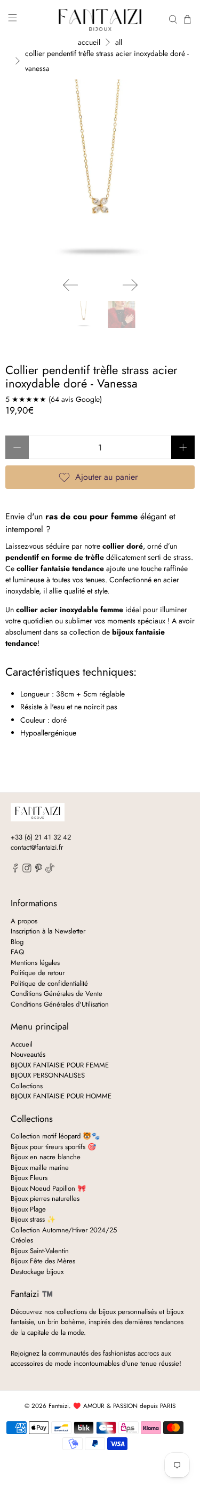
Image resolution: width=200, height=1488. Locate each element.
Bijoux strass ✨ (33, 1219)
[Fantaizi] (100, 19)
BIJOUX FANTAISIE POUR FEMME (60, 1065)
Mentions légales (35, 962)
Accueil (89, 42)
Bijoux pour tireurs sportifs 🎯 (53, 1147)
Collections (27, 1086)
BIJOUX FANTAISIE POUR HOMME (61, 1096)
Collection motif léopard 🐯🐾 (55, 1136)
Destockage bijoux (37, 1272)
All (118, 42)
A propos (24, 921)
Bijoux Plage (28, 1209)
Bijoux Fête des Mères (43, 1261)
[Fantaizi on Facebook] (15, 870)
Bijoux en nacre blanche (46, 1157)
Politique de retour (38, 973)
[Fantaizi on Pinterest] (38, 870)
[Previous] (70, 285)
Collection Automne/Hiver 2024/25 (64, 1230)
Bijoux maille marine (40, 1167)
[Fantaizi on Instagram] (26, 870)
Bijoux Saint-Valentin (40, 1251)
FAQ (17, 952)
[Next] (130, 285)
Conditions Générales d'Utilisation (60, 1004)
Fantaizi (59, 1406)
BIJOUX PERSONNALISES (48, 1075)
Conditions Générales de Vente (56, 993)
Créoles (22, 1240)
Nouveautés (28, 1054)
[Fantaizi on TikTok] (49, 870)
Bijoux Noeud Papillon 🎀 (48, 1188)
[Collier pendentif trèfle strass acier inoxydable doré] (100, 174)
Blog (17, 942)
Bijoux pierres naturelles (45, 1198)
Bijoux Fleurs (29, 1178)
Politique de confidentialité (49, 983)
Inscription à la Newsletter (48, 931)
